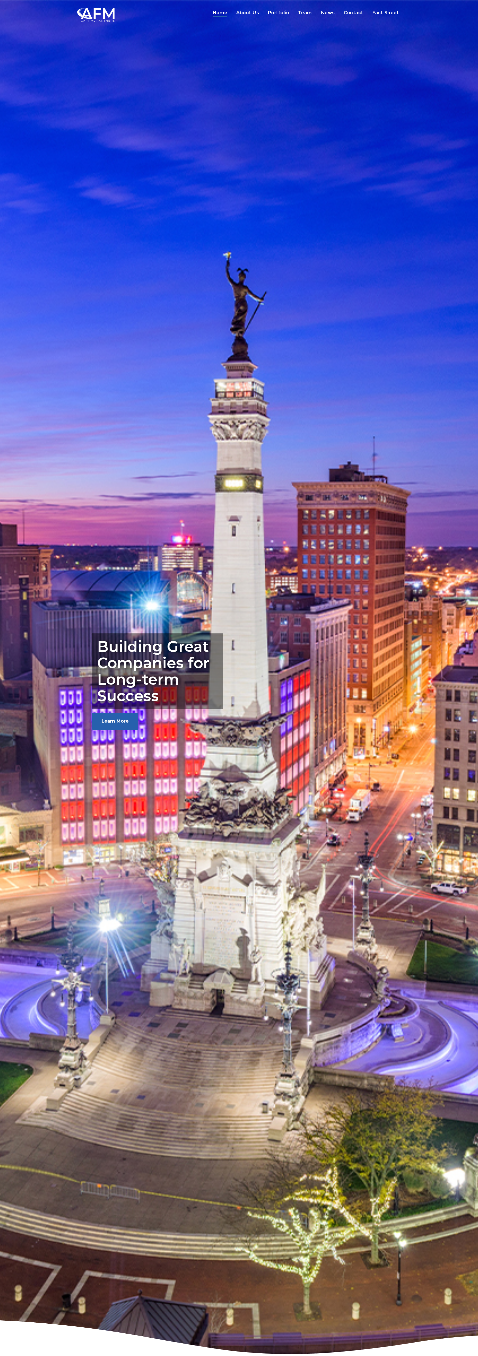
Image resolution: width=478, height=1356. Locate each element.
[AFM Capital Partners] (96, 15)
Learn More (115, 721)
